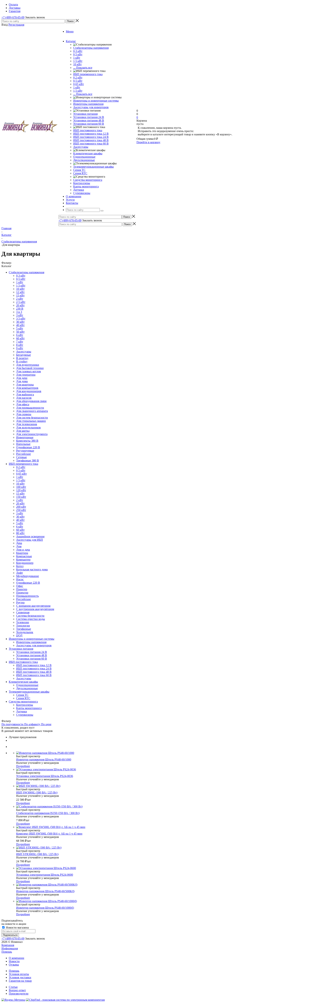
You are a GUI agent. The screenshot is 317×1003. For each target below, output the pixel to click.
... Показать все (82, 67)
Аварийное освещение (30, 536)
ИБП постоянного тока (87, 130)
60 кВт (20, 338)
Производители (18, 993)
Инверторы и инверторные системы (96, 100)
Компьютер (23, 559)
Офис (19, 586)
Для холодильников (28, 427)
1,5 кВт (77, 61)
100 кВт (21, 486)
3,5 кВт (20, 318)
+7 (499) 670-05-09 (12, 17)
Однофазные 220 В (28, 447)
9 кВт (19, 348)
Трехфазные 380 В (27, 460)
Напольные (23, 444)
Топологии (23, 625)
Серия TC (79, 170)
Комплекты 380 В (27, 440)
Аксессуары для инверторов (91, 107)
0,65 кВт (78, 84)
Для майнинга (25, 394)
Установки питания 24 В (88, 117)
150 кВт (21, 496)
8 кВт (19, 345)
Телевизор (22, 622)
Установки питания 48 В (88, 120)
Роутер (20, 602)
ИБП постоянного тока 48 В (91, 140)
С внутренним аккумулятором (35, 609)
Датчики (78, 189)
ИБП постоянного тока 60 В (91, 143)
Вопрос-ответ (17, 990)
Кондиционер (24, 562)
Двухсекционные (84, 160)
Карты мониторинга (86, 186)
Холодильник (24, 632)
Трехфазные (23, 628)
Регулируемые (25, 450)
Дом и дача (23, 549)
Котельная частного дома (32, 569)
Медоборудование (27, 576)
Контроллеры (81, 183)
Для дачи (21, 378)
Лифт (19, 572)
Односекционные (84, 156)
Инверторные (24, 437)
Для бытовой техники (30, 368)
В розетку (22, 358)
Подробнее (23, 766)
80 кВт (20, 533)
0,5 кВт (77, 54)
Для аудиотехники (27, 364)
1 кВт (76, 57)
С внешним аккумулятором (33, 605)
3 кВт (19, 315)
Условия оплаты (19, 974)
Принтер (21, 589)
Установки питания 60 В (88, 123)
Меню (70, 31)
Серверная (22, 612)
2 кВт (19, 298)
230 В (19, 308)
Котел (19, 566)
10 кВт (77, 64)
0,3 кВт (77, 51)
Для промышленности (30, 407)
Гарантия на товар (20, 980)
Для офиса (22, 404)
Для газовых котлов (28, 371)
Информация (9, 948)
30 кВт (20, 321)
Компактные (24, 556)
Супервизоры (81, 193)
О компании (16, 958)
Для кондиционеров (28, 391)
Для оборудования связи (31, 401)
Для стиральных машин (31, 420)
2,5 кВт (20, 302)
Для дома (22, 381)
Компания (7, 945)
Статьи (13, 987)
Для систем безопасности (32, 417)
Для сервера (23, 414)
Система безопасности (30, 615)
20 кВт (20, 305)
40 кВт (20, 325)
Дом (18, 546)
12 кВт (20, 292)
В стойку (22, 361)
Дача (19, 543)
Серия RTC (80, 173)
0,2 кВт (77, 77)
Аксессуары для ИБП (29, 539)
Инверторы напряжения (88, 103)
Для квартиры (25, 384)
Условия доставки (20, 977)
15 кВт (20, 295)
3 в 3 (19, 311)
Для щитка (23, 430)
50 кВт (20, 331)
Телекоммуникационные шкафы (93, 166)
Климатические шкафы (87, 153)
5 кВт (19, 328)
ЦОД (19, 635)
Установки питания (85, 113)
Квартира (22, 553)
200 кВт (21, 506)
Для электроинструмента (32, 434)
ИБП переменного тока (88, 74)
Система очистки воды (30, 619)
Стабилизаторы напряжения (91, 47)
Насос (20, 579)
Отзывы (14, 964)
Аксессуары (80, 146)
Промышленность (27, 595)
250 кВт (21, 510)
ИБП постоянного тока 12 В (91, 133)
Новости (14, 961)
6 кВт (19, 335)
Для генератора (25, 374)
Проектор (22, 592)
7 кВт (19, 341)
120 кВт (21, 490)
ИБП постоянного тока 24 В (91, 136)
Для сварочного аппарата (32, 411)
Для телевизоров (26, 424)
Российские (23, 453)
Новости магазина (17, 927)
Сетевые (21, 457)
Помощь (6, 951)
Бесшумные (23, 354)
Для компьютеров (27, 387)
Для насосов (24, 397)
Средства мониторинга (87, 179)
